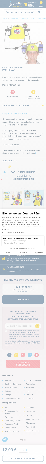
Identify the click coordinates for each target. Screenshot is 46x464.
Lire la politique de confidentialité (13, 232)
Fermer (7, 253)
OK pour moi (38, 253)
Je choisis (23, 253)
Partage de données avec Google (15, 241)
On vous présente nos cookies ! (14, 243)
